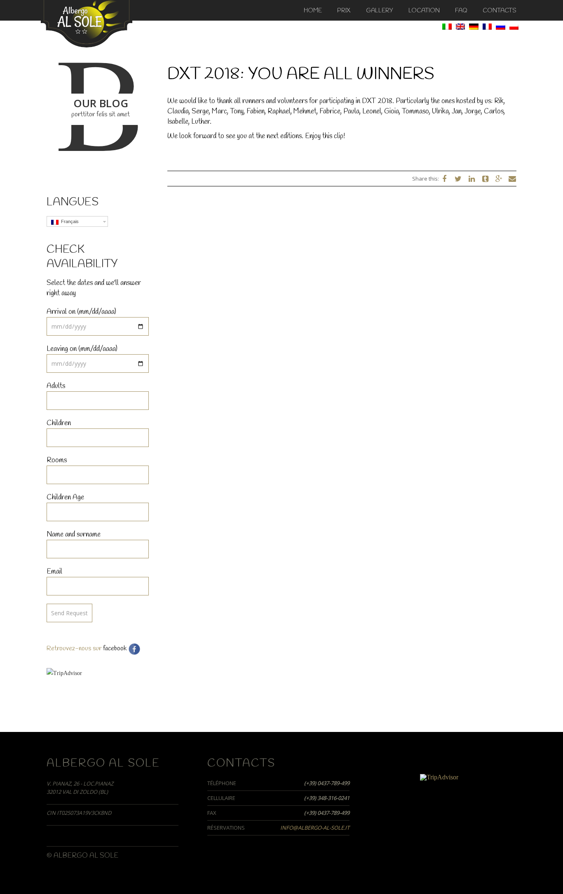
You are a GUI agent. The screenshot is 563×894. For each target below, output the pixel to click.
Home (313, 11)
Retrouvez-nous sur (74, 648)
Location (424, 11)
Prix (344, 11)
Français (69, 221)
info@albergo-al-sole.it (315, 827)
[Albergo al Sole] (86, 22)
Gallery (379, 11)
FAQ (461, 11)
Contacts (499, 11)
